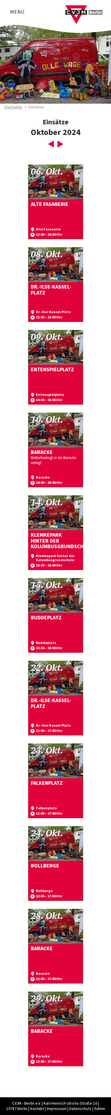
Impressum (57, 1109)
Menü (17, 12)
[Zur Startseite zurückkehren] (84, 8)
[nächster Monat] (60, 146)
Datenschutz (80, 1109)
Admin (99, 1109)
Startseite (13, 107)
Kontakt (37, 1109)
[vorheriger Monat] (51, 146)
